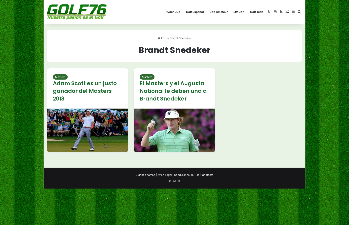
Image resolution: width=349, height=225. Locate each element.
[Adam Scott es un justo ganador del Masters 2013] (87, 130)
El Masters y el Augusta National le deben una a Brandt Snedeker (173, 91)
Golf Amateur (218, 11)
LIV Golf (238, 11)
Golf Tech (256, 11)
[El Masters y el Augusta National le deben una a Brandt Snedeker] (174, 130)
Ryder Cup (173, 11)
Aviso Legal (165, 174)
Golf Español (195, 11)
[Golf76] (77, 12)
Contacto (207, 174)
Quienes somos (145, 174)
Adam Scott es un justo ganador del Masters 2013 (85, 91)
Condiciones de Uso (187, 174)
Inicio (164, 38)
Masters (60, 77)
